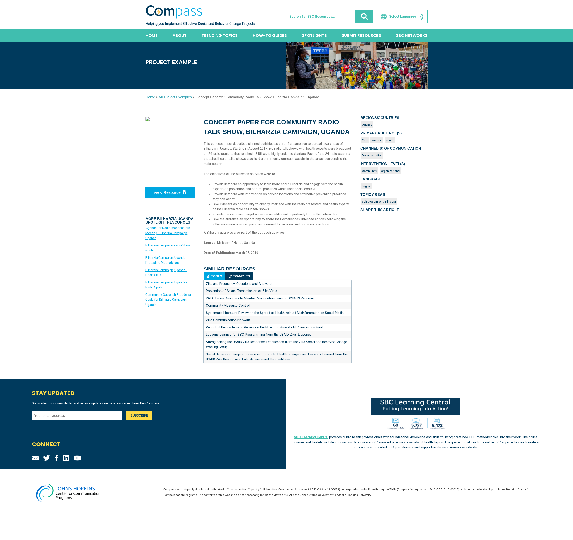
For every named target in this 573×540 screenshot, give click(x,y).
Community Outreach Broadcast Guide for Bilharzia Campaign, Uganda (168, 300)
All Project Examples (175, 97)
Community (369, 171)
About (179, 35)
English (366, 186)
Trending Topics (219, 35)
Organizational (390, 171)
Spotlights (314, 35)
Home (151, 35)
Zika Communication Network (228, 320)
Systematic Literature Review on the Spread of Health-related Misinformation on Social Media (275, 313)
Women (377, 140)
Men (365, 140)
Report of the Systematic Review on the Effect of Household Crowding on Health (265, 327)
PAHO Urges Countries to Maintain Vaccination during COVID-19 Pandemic (260, 298)
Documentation (372, 155)
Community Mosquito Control (228, 305)
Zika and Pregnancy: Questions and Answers (239, 284)
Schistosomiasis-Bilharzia (379, 201)
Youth (389, 140)
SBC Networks (412, 35)
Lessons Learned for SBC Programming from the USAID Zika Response (259, 335)
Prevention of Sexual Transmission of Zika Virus (241, 291)
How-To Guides (270, 35)
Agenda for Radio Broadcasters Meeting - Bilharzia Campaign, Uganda (167, 233)
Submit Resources (361, 35)
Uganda (367, 124)
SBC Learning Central (311, 437)
